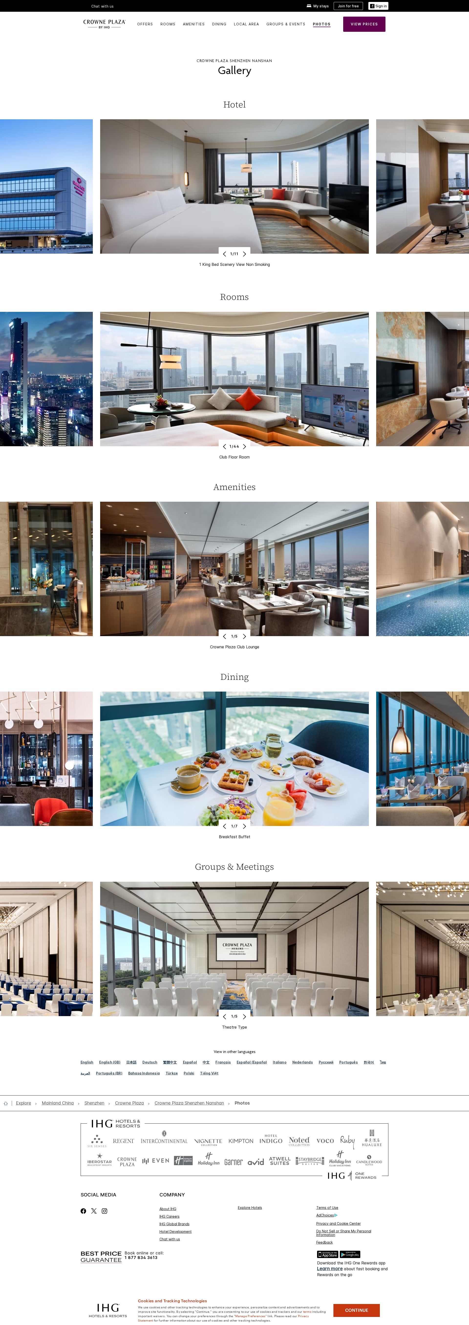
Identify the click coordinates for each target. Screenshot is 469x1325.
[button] (378, 6)
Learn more (330, 1268)
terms (307, 1311)
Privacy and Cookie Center (338, 1223)
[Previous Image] (225, 254)
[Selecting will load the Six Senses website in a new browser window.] (97, 1140)
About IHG (168, 1209)
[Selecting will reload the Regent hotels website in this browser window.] (123, 1140)
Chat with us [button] (102, 6)
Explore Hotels (250, 1208)
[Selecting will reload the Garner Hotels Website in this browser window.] (233, 1160)
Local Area (246, 24)
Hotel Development (176, 1231)
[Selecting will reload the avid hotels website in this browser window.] (256, 1160)
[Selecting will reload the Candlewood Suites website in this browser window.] (369, 1160)
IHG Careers (170, 1216)
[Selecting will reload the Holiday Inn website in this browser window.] (209, 1160)
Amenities (194, 24)
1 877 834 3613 (141, 1257)
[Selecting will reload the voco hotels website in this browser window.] (325, 1140)
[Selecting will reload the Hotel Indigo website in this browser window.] (271, 1140)
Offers (145, 24)
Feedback (324, 1242)
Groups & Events (286, 24)
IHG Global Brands (175, 1224)
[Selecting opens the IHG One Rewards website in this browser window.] (352, 1176)
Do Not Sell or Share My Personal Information (343, 1233)
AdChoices (325, 1215)
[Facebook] (84, 1211)
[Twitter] (94, 1211)
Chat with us (170, 1239)
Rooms (168, 24)
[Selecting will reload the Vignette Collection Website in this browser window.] (208, 1140)
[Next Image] (243, 254)
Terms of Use (327, 1208)
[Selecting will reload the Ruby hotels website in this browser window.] (347, 1140)
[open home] (8, 1103)
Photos (321, 24)
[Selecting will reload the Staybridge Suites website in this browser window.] (310, 1160)
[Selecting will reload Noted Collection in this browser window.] (299, 1140)
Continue (356, 1310)
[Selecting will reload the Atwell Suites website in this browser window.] (280, 1160)
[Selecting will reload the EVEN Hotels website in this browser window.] (155, 1160)
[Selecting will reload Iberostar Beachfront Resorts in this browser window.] (100, 1160)
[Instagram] (104, 1211)
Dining (219, 24)
